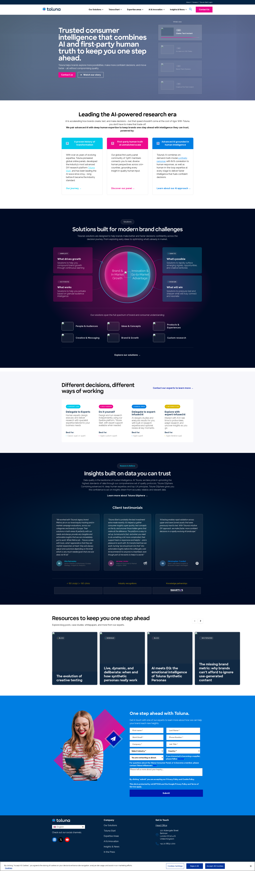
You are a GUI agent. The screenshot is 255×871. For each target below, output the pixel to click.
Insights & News (177, 9)
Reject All (194, 866)
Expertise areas (134, 9)
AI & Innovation (156, 9)
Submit (166, 793)
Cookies (8, 868)
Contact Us (204, 9)
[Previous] (194, 620)
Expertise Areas (111, 836)
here (155, 765)
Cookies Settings (175, 866)
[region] (127, 866)
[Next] (200, 620)
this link (181, 759)
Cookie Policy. (188, 779)
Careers (195, 2)
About (188, 2)
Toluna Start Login (206, 2)
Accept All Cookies (215, 866)
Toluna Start (114, 9)
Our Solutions (95, 9)
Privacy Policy (172, 779)
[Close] (251, 866)
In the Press (109, 852)
